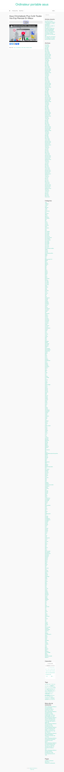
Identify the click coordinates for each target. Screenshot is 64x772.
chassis (46, 305)
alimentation (47, 218)
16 (50, 671)
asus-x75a (47, 246)
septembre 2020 (48, 130)
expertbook (47, 366)
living (46, 436)
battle (46, 265)
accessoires (47, 211)
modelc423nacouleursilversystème (51, 453)
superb (46, 590)
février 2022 (47, 110)
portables (46, 521)
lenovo (46, 432)
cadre (46, 289)
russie (46, 564)
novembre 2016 (48, 186)
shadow (46, 574)
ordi (45, 481)
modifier (46, 454)
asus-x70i (47, 244)
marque (46, 441)
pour (46, 527)
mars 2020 (47, 137)
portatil (46, 523)
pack (46, 489)
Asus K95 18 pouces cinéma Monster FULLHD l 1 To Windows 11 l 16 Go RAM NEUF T (50, 22)
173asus (46, 205)
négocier (46, 464)
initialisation (47, 411)
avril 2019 (47, 151)
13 (46, 671)
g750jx (46, 382)
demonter (47, 344)
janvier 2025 (47, 67)
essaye (46, 363)
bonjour (46, 272)
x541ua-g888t (47, 652)
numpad (46, 475)
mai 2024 (46, 77)
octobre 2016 (47, 187)
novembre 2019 (48, 142)
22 (48, 672)
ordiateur (46, 482)
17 (51, 671)
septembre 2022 (48, 101)
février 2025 (47, 66)
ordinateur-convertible (49, 484)
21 (47, 672)
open (46, 480)
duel (46, 354)
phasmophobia (47, 505)
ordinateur (47, 483)
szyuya (46, 595)
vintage (46, 642)
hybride (46, 408)
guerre (46, 400)
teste (46, 605)
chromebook (18, 47)
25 (52, 672)
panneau (46, 492)
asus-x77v (47, 247)
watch (46, 647)
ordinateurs (47, 486)
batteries (46, 264)
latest (46, 431)
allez (46, 219)
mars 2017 (47, 181)
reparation (47, 556)
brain (46, 274)
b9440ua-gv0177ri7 (48, 259)
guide (46, 401)
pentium (51, 693)
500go (47, 686)
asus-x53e (47, 241)
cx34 (22, 47)
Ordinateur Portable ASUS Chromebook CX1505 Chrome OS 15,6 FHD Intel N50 (50, 33)
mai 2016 (46, 193)
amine (46, 221)
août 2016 (47, 189)
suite (46, 587)
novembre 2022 (48, 99)
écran (52, 699)
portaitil (46, 522)
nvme (46, 476)
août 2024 (47, 73)
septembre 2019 (48, 145)
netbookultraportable (49, 466)
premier (46, 529)
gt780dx (46, 399)
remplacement (47, 553)
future (46, 381)
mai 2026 (46, 48)
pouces (51, 695)
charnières (47, 303)
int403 (46, 417)
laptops (46, 430)
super (46, 589)
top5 (46, 610)
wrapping (46, 651)
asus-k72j (47, 235)
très (45, 617)
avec (46, 256)
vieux (46, 641)
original (46, 487)
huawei (46, 407)
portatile (46, 524)
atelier (46, 255)
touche (46, 611)
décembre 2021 (48, 112)
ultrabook (46, 628)
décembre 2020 (48, 126)
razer (46, 550)
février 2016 (47, 196)
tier (45, 609)
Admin (53, 10)
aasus (46, 209)
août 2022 (47, 102)
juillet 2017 (47, 176)
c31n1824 (47, 282)
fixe (45, 375)
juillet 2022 (47, 104)
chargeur (46, 301)
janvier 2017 (47, 183)
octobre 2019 (47, 143)
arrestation (47, 227)
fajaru (46, 370)
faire (46, 369)
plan (46, 510)
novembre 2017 (48, 171)
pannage (46, 490)
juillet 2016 (47, 190)
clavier (46, 314)
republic (46, 557)
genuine (46, 395)
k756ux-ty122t (47, 425)
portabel (46, 516)
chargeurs (47, 302)
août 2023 (47, 88)
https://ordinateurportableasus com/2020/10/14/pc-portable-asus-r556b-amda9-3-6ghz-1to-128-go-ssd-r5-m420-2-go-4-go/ (50, 714)
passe (46, 496)
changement (47, 297)
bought (46, 273)
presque (46, 530)
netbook (46, 465)
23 (50, 672)
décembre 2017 (48, 170)
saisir (46, 565)
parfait (46, 495)
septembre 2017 (48, 173)
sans (46, 569)
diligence (46, 346)
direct (46, 347)
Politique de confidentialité (50, 763)
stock (46, 584)
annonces (47, 225)
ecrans (46, 358)
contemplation (47, 328)
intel (45, 419)
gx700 (46, 402)
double (46, 352)
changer (46, 299)
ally (45, 220)
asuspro (46, 250)
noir (54, 690)
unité (46, 632)
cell (45, 295)
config (46, 324)
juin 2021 (46, 119)
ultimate (46, 624)
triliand (46, 618)
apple (46, 226)
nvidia (49, 692)
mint (45, 451)
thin (45, 607)
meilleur (46, 445)
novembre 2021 (48, 113)
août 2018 (47, 160)
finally (46, 372)
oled (46, 478)
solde (46, 577)
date (46, 338)
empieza (46, 359)
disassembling (47, 349)
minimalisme (47, 449)
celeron (48, 687)
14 (47, 671)
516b (46, 206)
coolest (46, 329)
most (46, 460)
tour (45, 612)
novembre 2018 (48, 157)
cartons (46, 293)
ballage (46, 260)
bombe (46, 271)
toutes (30, 47)
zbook (46, 653)
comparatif (47, 320)
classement (47, 313)
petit (46, 504)
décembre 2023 (48, 83)
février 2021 (47, 124)
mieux (24, 47)
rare (46, 548)
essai (46, 361)
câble (46, 285)
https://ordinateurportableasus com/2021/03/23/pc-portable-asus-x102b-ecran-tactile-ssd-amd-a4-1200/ (50, 752)
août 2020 (47, 131)
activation (47, 213)
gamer (46, 387)
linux (46, 434)
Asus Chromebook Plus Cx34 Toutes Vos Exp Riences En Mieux (25, 16)
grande (46, 398)
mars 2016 (47, 195)
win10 (49, 698)
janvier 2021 (47, 125)
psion (46, 540)
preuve (46, 531)
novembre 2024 (48, 70)
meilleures (47, 446)
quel (46, 545)
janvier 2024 (47, 82)
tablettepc (47, 599)
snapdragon (47, 576)
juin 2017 (46, 177)
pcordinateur (47, 499)
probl (46, 536)
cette (46, 296)
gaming (46, 390)
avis (45, 258)
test (45, 604)
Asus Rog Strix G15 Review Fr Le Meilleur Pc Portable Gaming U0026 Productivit (50, 38)
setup (46, 572)
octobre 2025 (47, 57)
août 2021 (47, 117)
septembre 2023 (48, 87)
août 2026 (47, 44)
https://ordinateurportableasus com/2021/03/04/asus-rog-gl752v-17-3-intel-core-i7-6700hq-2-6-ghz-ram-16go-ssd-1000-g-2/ (50, 730)
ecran (46, 357)
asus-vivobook (47, 240)
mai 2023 (46, 91)
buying (46, 279)
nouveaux (47, 472)
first (46, 373)
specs (46, 583)
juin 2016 (46, 192)
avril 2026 (47, 49)
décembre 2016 (48, 184)
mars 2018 (47, 166)
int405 (46, 418)
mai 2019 (46, 149)
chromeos (47, 309)
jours (46, 424)
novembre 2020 (48, 128)
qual (46, 542)
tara (45, 601)
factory (46, 367)
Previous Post (15, 10)
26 (54, 672)
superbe (46, 592)
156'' (51, 684)
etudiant (46, 364)
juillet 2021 (47, 118)
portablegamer (47, 519)
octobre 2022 (47, 100)
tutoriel (46, 622)
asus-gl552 (47, 234)
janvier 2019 (47, 154)
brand (46, 276)
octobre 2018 (47, 158)
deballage (47, 341)
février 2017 (47, 182)
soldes (46, 578)
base (46, 261)
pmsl (46, 512)
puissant (46, 541)
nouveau (46, 471)
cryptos (46, 336)
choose (46, 307)
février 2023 (47, 95)
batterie (46, 262)
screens (46, 570)
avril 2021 (47, 122)
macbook (46, 439)
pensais (46, 501)
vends (46, 638)
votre (46, 646)
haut (46, 405)
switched (46, 593)
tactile (46, 600)
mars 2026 (47, 51)
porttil (46, 525)
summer (46, 588)
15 (48, 671)
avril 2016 (47, 194)
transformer (47, 616)
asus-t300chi (47, 238)
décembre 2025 (48, 54)
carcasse (46, 290)
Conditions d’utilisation (49, 760)
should (46, 575)
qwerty (46, 547)
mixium (46, 452)
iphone (46, 422)
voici (46, 645)
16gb (46, 202)
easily (46, 355)
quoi (46, 546)
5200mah (46, 207)
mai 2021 (46, 120)
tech (46, 603)
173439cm (47, 203)
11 (52, 669)
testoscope (47, 606)
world (46, 650)
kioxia (46, 426)
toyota (46, 615)
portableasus (47, 518)
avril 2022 (47, 107)
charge (46, 300)
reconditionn (47, 552)
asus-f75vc (47, 232)
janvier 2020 (47, 140)
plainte (46, 508)
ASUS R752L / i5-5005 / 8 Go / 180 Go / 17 (50, 26)
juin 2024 (46, 76)
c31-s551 (47, 281)
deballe (46, 342)
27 (46, 674)
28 (47, 674)
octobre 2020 (47, 129)
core (46, 331)
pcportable (47, 500)
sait (45, 566)
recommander (47, 551)
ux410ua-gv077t (48, 634)
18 (52, 671)
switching (46, 594)
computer (47, 322)
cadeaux (46, 287)
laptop (46, 429)
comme (46, 317)
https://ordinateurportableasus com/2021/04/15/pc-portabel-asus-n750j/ (50, 725)
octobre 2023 (47, 85)
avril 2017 (47, 180)
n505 (46, 463)
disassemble (47, 348)
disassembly (47, 350)
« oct (47, 676)
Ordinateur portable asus (32, 4)
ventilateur (47, 640)
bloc (46, 268)
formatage (47, 377)
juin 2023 (46, 90)
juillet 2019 (47, 147)
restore (46, 558)
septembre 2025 (48, 58)
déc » (52, 676)
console (46, 326)
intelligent (46, 420)
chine (46, 306)
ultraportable (47, 629)
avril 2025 (47, 64)
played (46, 511)
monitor (46, 455)
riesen (46, 562)
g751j (46, 383)
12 (54, 669)
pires (46, 507)
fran (46, 378)
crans (46, 335)
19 (54, 671)
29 (48, 674)
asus (15, 47)
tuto (45, 621)
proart (46, 535)
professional (47, 537)
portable (46, 517)
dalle (46, 337)
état (54, 699)
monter (46, 458)
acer (46, 212)
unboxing (46, 630)
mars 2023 (47, 94)
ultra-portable (47, 627)
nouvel (46, 474)
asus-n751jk (47, 236)
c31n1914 (47, 283)
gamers (46, 388)
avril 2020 (47, 136)
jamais (46, 423)
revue (46, 560)
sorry (46, 580)
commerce (47, 319)
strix (46, 586)
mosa (46, 459)
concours (46, 323)
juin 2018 (46, 163)
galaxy (46, 385)
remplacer (47, 554)
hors (46, 406)
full (46, 689)
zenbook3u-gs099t (48, 656)
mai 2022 (46, 106)
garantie (46, 392)
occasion (46, 477)
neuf (46, 467)
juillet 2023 (47, 89)
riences (27, 47)
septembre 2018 (48, 159)
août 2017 (47, 175)
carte (46, 291)
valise (46, 635)
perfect (46, 502)
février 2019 (47, 153)
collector (46, 316)
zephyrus (46, 657)
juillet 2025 (47, 60)
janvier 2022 (47, 111)
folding (46, 376)
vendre (46, 636)
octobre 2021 (47, 114)
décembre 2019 (48, 141)
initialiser (46, 412)
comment (46, 318)
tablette (46, 598)
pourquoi (46, 528)
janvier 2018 (47, 169)
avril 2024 (47, 78)
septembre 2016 (48, 188)
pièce (46, 506)
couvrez (46, 334)
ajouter (46, 215)
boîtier (46, 270)
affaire (46, 214)
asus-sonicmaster (48, 237)
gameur (46, 389)
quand (46, 543)
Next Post (21, 10)
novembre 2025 (48, 55)
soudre (46, 581)
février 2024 (47, 81)
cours (46, 332)
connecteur (47, 325)
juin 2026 (46, 47)
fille (45, 371)
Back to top (32, 769)
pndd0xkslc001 (48, 513)
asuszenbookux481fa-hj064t (49, 254)
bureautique (47, 278)
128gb (49, 684)
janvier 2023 (47, 96)
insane (46, 413)
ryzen (45, 696)
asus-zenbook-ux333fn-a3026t (49, 249)
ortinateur (47, 488)
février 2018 (47, 167)
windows (46, 648)
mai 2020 (46, 135)
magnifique (47, 440)
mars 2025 (47, 65)
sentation (46, 571)
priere (46, 533)
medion (46, 443)
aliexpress (47, 217)
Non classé (47, 469)
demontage (47, 343)
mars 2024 (47, 79)
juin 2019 (46, 148)
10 (51, 669)
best (46, 266)
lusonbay (46, 437)
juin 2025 (46, 61)
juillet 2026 (47, 46)
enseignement (47, 360)
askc (46, 229)
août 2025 (47, 59)
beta (46, 267)
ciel (45, 312)
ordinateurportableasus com (49, 748)
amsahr (46, 223)
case (46, 294)
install (46, 414)
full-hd (46, 379)
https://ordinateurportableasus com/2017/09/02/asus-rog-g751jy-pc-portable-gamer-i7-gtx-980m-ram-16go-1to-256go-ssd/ (50, 720)
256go (54, 684)
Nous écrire (47, 761)
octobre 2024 (47, 71)
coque (46, 330)
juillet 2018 (47, 161)
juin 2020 (46, 134)
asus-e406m (47, 231)
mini (45, 448)
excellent (46, 365)
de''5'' (46, 340)
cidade (46, 311)
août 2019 (47, 146)
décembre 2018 (48, 155)
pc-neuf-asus (47, 498)
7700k (46, 208)
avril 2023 (47, 93)
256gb (53, 684)
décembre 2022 (48, 97)
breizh (46, 277)
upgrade (46, 633)
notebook (46, 470)
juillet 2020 (47, 133)
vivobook (46, 644)
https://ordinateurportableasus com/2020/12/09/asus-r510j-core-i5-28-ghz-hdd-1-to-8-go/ (50, 735)
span (46, 582)
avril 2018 (47, 165)
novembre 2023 (48, 84)
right (46, 563)
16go (47, 684)
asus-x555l (47, 243)
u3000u (46, 623)
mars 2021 (47, 123)
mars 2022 (47, 108)
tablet (46, 597)
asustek (46, 252)
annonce (46, 224)
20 (46, 672)
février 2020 (47, 139)
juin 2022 (46, 105)
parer (46, 494)
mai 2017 (46, 178)
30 (50, 674)
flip (45, 689)
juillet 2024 (47, 75)
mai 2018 (46, 164)
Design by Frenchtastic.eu (33, 768)
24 (51, 672)
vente (46, 639)
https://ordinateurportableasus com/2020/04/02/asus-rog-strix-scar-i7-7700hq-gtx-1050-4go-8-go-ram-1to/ (50, 744)
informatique (47, 410)
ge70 (46, 394)
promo (46, 539)
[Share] (16, 44)
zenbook (46, 654)
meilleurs (46, 447)
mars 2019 (47, 152)
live (45, 435)
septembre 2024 (48, 72)
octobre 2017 (47, 172)
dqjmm (46, 353)
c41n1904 (47, 284)
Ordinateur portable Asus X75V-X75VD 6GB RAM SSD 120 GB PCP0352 (49, 29)
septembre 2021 (48, 116)
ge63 (46, 393)
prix (45, 534)
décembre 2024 (48, 69)
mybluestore (47, 461)
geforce (46, 690)
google (46, 396)
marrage (46, 442)
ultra (46, 625)
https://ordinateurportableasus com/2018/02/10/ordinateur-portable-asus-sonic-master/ (50, 739)
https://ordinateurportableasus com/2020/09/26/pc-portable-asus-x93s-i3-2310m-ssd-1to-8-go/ (50, 708)
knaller (46, 428)
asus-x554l (47, 242)
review (46, 559)
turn (45, 619)
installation (47, 416)
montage (46, 457)
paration (46, 493)
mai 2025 (46, 63)
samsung (46, 568)
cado (46, 288)
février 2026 (47, 52)
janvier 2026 (47, 53)
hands (46, 404)
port (45, 514)
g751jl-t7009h (47, 384)
